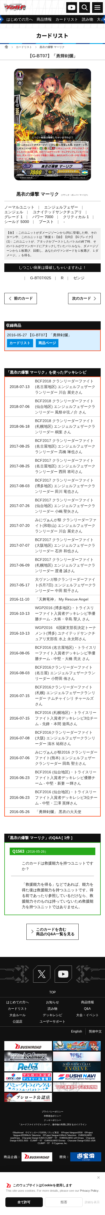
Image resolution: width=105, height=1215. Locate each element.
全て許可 (24, 1202)
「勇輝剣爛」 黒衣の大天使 (58, 812)
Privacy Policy (89, 1190)
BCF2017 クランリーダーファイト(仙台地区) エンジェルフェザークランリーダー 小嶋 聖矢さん (65, 505)
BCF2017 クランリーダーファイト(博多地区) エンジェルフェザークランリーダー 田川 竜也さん (65, 486)
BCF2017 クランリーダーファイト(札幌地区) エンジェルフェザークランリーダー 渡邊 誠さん (65, 565)
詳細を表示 (92, 1202)
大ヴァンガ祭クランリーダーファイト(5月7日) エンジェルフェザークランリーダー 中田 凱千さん (65, 585)
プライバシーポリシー (52, 1111)
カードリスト (24, 47)
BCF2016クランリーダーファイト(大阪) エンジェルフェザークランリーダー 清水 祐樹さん (65, 738)
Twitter (41, 974)
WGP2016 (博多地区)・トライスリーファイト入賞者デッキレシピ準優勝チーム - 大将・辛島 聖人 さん (65, 613)
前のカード (23, 298)
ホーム (6, 47)
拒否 (64, 1202)
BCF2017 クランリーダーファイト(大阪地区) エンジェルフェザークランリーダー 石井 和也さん (65, 545)
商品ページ (47, 343)
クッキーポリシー (52, 1120)
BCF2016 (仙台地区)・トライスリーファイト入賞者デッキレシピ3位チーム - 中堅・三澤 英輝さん (66, 797)
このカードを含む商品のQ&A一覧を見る (55, 931)
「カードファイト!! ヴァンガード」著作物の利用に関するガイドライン (52, 1124)
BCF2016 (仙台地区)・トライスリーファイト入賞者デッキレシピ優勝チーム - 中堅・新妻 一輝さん (65, 777)
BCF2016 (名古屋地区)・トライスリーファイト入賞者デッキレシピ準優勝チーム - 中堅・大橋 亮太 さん (65, 653)
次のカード (81, 298)
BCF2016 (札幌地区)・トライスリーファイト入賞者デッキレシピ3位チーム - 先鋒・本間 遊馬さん (66, 718)
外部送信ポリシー (52, 1116)
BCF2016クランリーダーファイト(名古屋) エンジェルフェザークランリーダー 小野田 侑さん (65, 673)
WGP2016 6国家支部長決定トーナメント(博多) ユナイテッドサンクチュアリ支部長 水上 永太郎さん (65, 633)
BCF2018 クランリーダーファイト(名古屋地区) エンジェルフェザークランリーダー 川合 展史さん (65, 386)
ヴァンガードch (71, 7)
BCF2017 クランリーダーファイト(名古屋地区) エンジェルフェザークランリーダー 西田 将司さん (65, 466)
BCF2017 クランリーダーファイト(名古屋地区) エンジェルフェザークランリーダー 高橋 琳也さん (65, 446)
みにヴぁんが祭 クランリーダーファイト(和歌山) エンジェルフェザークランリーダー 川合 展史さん (65, 525)
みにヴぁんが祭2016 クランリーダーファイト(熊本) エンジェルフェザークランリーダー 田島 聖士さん (66, 758)
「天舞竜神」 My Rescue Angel (61, 599)
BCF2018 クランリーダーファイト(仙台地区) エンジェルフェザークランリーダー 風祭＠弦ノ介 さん (65, 406)
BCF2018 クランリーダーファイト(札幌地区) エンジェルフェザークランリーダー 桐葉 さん (65, 426)
